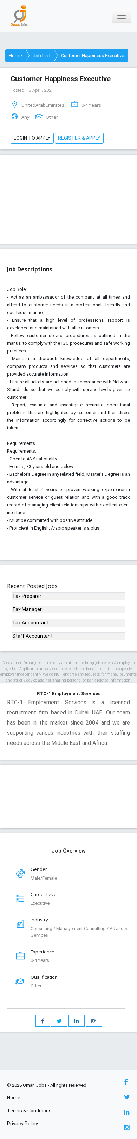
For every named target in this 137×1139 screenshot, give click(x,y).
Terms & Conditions (29, 1110)
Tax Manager (27, 609)
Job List (42, 55)
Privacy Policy (22, 1123)
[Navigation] (121, 16)
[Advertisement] (68, 196)
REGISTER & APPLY (79, 138)
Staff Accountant (32, 636)
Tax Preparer (26, 596)
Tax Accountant (30, 623)
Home (15, 55)
